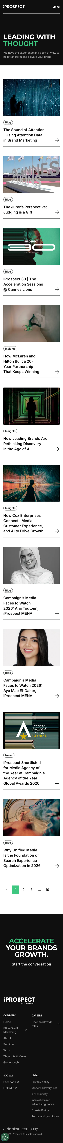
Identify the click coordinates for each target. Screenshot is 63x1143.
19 (47, 890)
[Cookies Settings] (5, 1137)
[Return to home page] (14, 6)
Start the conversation (31, 964)
